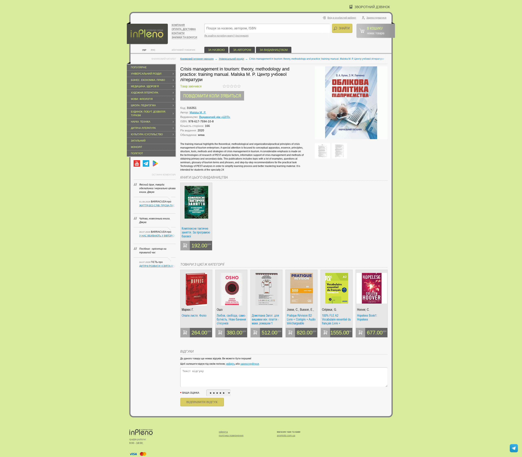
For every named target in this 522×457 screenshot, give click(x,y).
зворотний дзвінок (372, 7)
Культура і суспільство (147, 134)
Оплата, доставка (184, 29)
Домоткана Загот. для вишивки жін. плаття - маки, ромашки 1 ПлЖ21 (265, 319)
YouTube (137, 163)
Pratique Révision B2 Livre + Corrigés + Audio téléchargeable (301, 319)
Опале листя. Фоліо (194, 316)
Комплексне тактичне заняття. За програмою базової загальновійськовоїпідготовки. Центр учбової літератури (196, 232)
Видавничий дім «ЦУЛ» (214, 116)
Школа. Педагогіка (143, 105)
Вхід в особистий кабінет (341, 17)
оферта (223, 431)
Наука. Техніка (140, 121)
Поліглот (137, 153)
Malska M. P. (198, 112)
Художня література (144, 92)
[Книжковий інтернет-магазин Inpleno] (147, 33)
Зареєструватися (376, 17)
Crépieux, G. (329, 310)
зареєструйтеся (249, 363)
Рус (153, 50)
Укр (144, 50)
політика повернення (231, 435)
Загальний (138, 140)
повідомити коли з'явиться (212, 96)
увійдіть (230, 363)
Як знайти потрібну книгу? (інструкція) (226, 35)
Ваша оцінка (190, 392)
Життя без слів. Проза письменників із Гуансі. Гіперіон (157, 205)
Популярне (139, 67)
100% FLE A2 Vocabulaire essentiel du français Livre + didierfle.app (336, 319)
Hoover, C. (363, 310)
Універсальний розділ (146, 73)
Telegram (146, 163)
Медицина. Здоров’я (145, 86)
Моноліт (136, 147)
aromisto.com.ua (286, 435)
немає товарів (375, 30)
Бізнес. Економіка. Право (148, 80)
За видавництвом (274, 49)
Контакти (178, 33)
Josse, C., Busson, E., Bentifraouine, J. (300, 310)
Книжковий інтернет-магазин (197, 58)
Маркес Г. (188, 310)
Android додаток (155, 163)
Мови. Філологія (142, 99)
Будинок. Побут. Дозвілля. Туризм (148, 113)
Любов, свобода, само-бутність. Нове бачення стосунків (231, 319)
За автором (242, 49)
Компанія (178, 25)
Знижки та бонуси (184, 37)
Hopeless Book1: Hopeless (367, 318)
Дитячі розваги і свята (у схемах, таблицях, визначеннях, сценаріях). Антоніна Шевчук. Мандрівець (157, 266)
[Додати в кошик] (185, 245)
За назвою (216, 49)
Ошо (219, 310)
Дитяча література (143, 128)
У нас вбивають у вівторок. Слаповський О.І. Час (157, 235)
